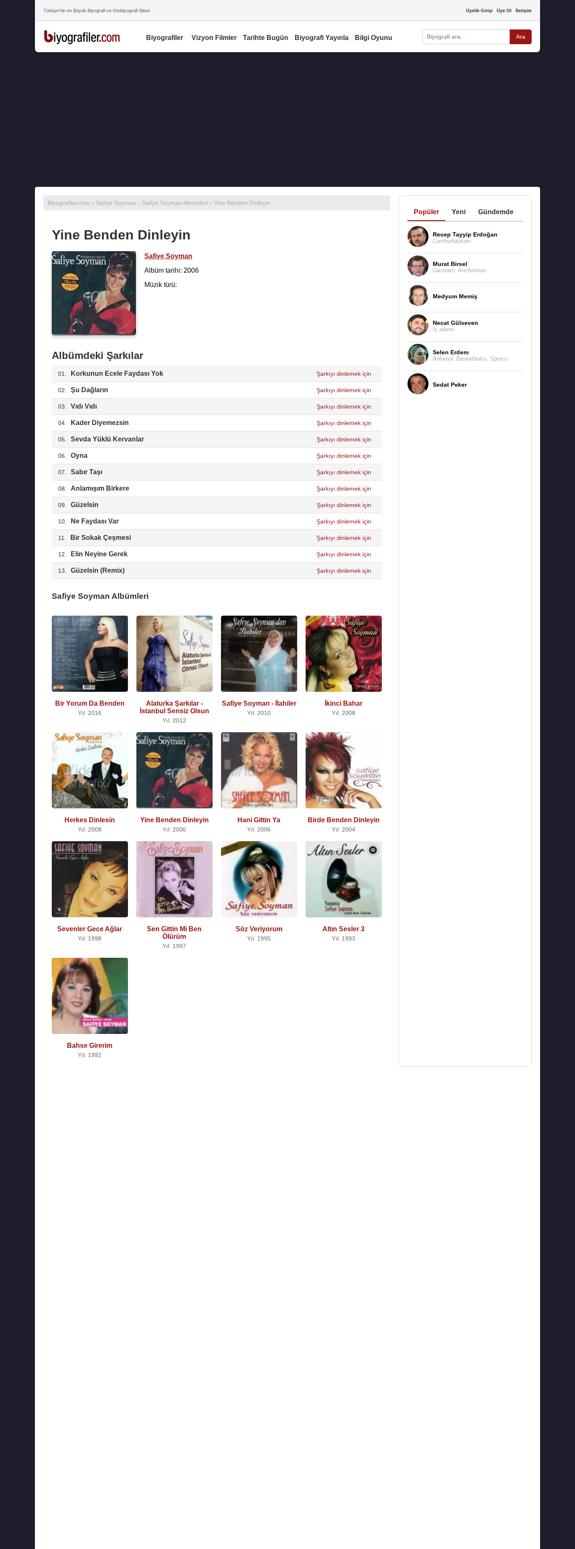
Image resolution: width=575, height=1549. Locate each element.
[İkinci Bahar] (344, 693)
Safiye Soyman (168, 256)
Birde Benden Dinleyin (344, 820)
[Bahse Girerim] (90, 1035)
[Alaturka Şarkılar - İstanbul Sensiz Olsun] (174, 693)
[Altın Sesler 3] (344, 919)
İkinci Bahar (343, 703)
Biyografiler (164, 37)
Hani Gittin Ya (258, 820)
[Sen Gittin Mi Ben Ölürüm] (174, 919)
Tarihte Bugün (265, 37)
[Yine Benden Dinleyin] (174, 810)
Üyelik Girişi (479, 10)
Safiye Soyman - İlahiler (259, 703)
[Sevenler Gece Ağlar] (90, 919)
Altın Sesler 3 (343, 929)
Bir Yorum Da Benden (90, 703)
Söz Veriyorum (259, 929)
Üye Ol (504, 10)
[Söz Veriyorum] (259, 919)
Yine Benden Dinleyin (174, 820)
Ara (520, 36)
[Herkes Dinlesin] (90, 810)
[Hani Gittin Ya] (259, 810)
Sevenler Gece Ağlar (89, 929)
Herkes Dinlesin (89, 820)
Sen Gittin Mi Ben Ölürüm (174, 932)
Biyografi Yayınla (322, 37)
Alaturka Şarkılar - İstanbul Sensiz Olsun (174, 707)
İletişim (524, 10)
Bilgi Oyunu (373, 37)
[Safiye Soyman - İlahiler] (259, 693)
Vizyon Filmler (214, 37)
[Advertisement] (287, 119)
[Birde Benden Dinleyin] (344, 810)
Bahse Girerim (89, 1045)
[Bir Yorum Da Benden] (90, 693)
